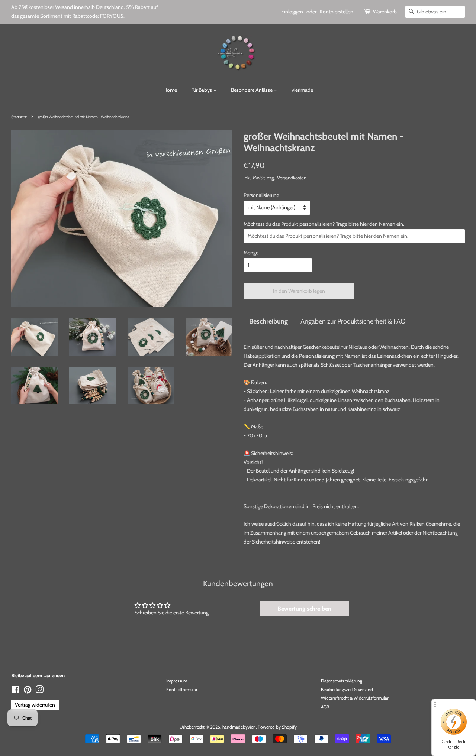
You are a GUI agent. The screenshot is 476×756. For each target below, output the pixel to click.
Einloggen (292, 11)
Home (170, 90)
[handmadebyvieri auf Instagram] (39, 691)
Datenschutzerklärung (341, 681)
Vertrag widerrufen (35, 704)
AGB (325, 707)
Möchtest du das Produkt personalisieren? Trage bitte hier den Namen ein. (324, 224)
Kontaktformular (181, 689)
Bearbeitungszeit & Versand (347, 689)
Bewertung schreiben (304, 608)
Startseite (19, 116)
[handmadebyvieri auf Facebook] (15, 691)
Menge (251, 252)
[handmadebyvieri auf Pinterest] (27, 691)
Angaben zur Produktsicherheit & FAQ (353, 321)
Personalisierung (261, 195)
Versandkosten (291, 178)
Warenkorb (385, 11)
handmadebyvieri (239, 727)
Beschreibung (268, 321)
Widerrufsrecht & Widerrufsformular (355, 698)
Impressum (176, 681)
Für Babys (202, 90)
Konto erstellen (336, 11)
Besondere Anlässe (252, 90)
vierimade (302, 90)
